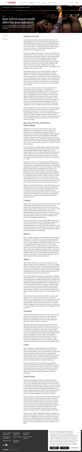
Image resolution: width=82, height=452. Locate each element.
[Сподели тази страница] (4, 39)
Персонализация (74, 447)
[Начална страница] (11, 2)
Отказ (64, 447)
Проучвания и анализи (32, 2)
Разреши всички (54, 448)
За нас (39, 2)
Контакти (44, 2)
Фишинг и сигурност (17, 436)
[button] (5, 2)
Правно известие (6, 440)
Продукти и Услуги (23, 2)
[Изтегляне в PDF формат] (6, 39)
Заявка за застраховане (52, 2)
